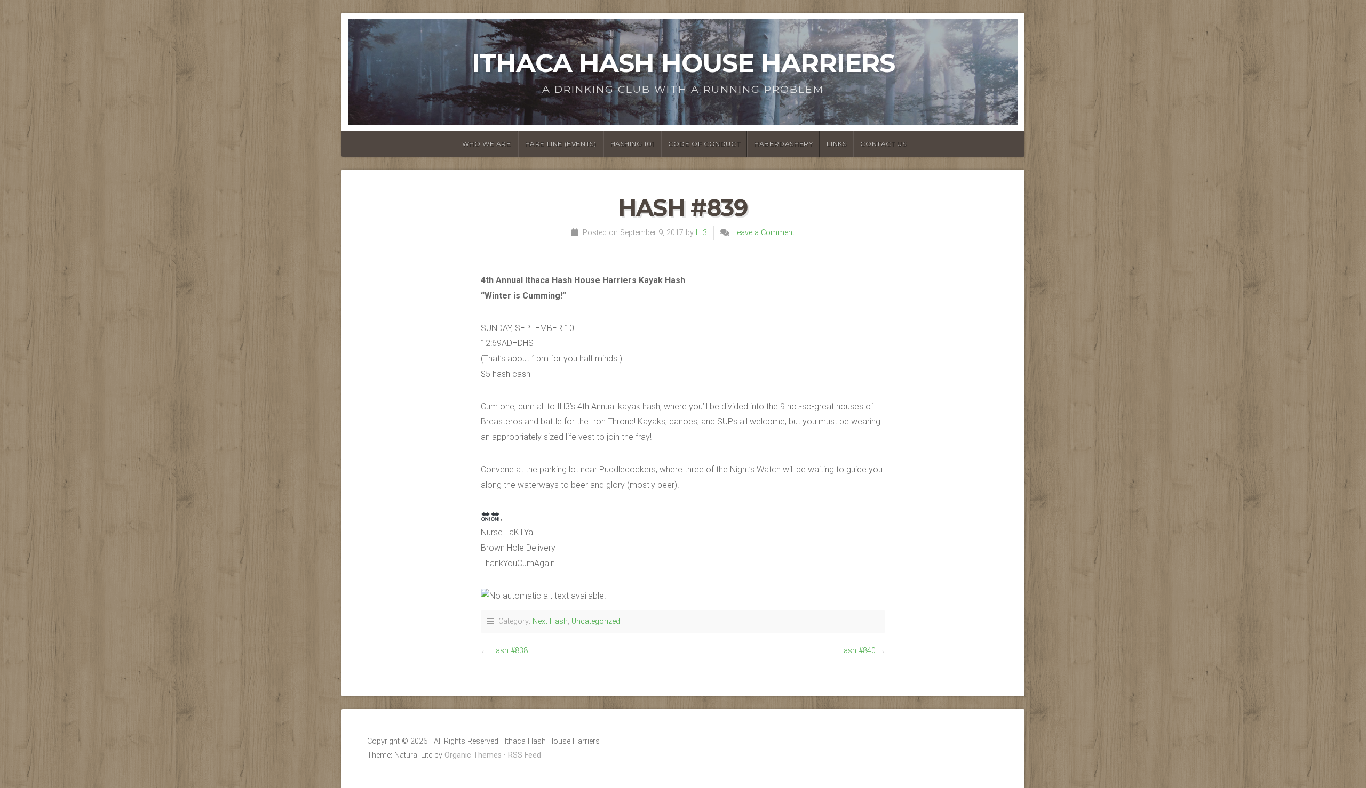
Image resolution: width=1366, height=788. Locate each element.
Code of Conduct (704, 144)
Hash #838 (509, 650)
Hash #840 (857, 650)
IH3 (701, 232)
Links (836, 144)
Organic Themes (473, 755)
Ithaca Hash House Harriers (683, 62)
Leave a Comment (764, 232)
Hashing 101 (632, 144)
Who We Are (486, 144)
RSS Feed (524, 755)
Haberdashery (783, 144)
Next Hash (550, 621)
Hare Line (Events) (561, 144)
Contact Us (883, 144)
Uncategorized (595, 621)
